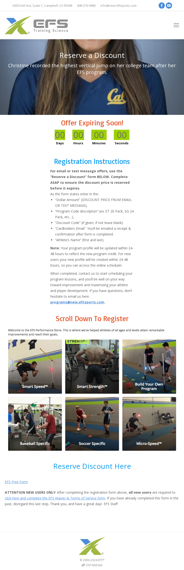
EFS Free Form (16, 482)
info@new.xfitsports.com (118, 5)
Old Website (94, 565)
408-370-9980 (86, 5)
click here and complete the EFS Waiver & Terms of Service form (55, 498)
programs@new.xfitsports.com (77, 302)
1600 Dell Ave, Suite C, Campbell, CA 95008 (42, 5)
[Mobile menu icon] (176, 25)
